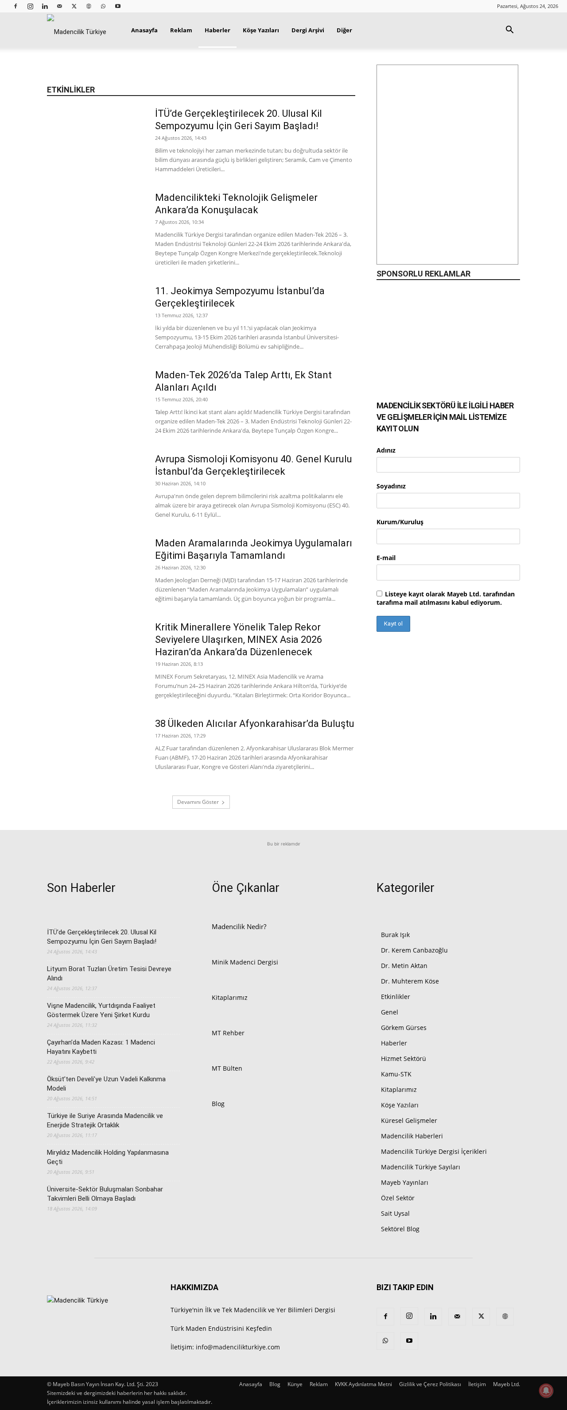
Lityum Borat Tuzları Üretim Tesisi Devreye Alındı (109, 973)
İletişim (477, 1384)
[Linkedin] (44, 6)
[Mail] (59, 6)
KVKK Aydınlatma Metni (363, 1384)
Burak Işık (395, 934)
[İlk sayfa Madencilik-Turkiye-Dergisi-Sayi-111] (447, 169)
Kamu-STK (396, 1074)
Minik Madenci (234, 962)
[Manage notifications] (546, 1390)
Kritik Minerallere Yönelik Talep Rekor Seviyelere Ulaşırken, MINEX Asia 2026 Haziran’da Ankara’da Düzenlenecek (238, 639)
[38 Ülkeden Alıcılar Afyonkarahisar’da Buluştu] (95, 751)
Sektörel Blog (400, 1229)
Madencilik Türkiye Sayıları (420, 1167)
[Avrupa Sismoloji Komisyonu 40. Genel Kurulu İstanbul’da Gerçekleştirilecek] (95, 486)
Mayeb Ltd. (506, 1384)
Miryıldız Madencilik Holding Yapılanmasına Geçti (108, 1157)
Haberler (217, 30)
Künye (295, 1384)
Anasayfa (144, 30)
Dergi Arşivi (307, 30)
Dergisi (267, 962)
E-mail (386, 557)
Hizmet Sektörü (403, 1058)
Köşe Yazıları (261, 30)
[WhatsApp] (103, 6)
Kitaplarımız (230, 997)
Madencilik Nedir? (239, 926)
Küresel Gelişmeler (409, 1120)
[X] (74, 6)
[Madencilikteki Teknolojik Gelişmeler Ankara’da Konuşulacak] (95, 225)
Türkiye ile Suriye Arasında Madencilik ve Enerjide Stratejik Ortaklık (105, 1120)
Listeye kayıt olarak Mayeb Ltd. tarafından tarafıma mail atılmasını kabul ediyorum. (446, 598)
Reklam (181, 30)
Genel (389, 1012)
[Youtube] (117, 6)
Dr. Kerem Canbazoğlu (414, 950)
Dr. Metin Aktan (404, 965)
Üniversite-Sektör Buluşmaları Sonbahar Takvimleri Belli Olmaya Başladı (105, 1194)
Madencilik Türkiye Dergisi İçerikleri (434, 1151)
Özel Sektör (398, 1198)
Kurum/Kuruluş (400, 522)
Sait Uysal (395, 1213)
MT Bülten (227, 1068)
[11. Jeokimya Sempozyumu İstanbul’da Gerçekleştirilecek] (95, 318)
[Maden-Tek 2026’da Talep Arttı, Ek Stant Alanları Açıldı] (95, 402)
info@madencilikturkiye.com (238, 1347)
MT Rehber (228, 1033)
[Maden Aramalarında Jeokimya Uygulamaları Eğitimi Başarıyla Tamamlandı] (95, 570)
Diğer (344, 30)
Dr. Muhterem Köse (410, 981)
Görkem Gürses (404, 1027)
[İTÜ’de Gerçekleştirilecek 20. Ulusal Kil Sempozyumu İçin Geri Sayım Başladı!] (95, 141)
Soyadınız (391, 486)
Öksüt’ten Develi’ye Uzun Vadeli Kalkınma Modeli (106, 1083)
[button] (509, 31)
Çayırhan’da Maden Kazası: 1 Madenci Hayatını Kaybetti (101, 1047)
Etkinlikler (395, 996)
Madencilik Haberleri (412, 1136)
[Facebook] (15, 6)
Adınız (386, 450)
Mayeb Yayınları (404, 1182)
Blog (218, 1103)
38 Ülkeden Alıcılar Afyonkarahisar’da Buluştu (254, 723)
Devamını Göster (198, 802)
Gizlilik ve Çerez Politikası (430, 1384)
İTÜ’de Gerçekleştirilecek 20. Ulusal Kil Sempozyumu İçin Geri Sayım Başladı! (101, 936)
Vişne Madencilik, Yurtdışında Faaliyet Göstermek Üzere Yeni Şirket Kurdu (101, 1010)
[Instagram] (30, 6)
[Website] (88, 6)
